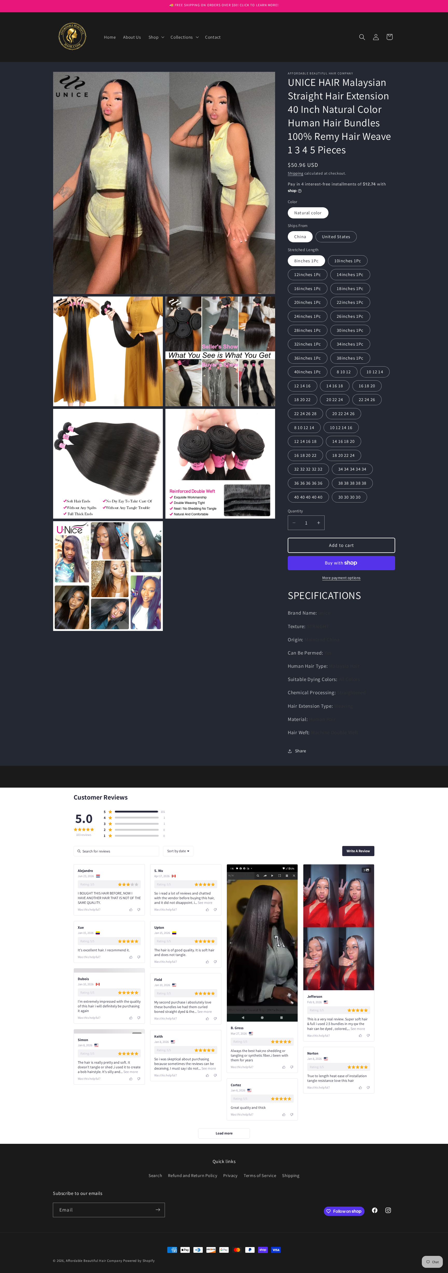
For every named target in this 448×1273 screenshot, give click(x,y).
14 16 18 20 (343, 441)
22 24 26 (367, 399)
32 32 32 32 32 (308, 469)
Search (155, 1262)
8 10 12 (344, 372)
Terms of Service (260, 1262)
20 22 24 (334, 399)
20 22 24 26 (343, 413)
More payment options (341, 577)
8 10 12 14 (304, 427)
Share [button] (300, 751)
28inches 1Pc (307, 330)
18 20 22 (302, 399)
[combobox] (178, 851)
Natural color (308, 213)
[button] (156, 37)
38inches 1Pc (350, 358)
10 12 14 (375, 372)
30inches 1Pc (350, 330)
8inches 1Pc (306, 261)
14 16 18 (334, 386)
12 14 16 (302, 386)
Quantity (295, 510)
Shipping (295, 173)
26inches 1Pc (350, 316)
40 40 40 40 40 (308, 497)
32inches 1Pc (307, 344)
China (300, 236)
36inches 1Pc (307, 358)
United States (336, 236)
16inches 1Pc (307, 288)
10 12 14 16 (341, 427)
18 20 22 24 (343, 455)
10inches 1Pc (347, 261)
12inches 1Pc (307, 274)
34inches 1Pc (350, 344)
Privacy (230, 1262)
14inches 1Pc (350, 274)
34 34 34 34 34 (352, 469)
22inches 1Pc (350, 302)
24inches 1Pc (307, 316)
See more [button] (204, 902)
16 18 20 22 (305, 455)
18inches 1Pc (350, 288)
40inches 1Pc (307, 372)
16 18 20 (367, 386)
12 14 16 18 (305, 441)
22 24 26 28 (305, 413)
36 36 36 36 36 (308, 483)
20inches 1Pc (307, 302)
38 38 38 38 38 (352, 483)
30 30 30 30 (349, 497)
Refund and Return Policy (192, 1262)
